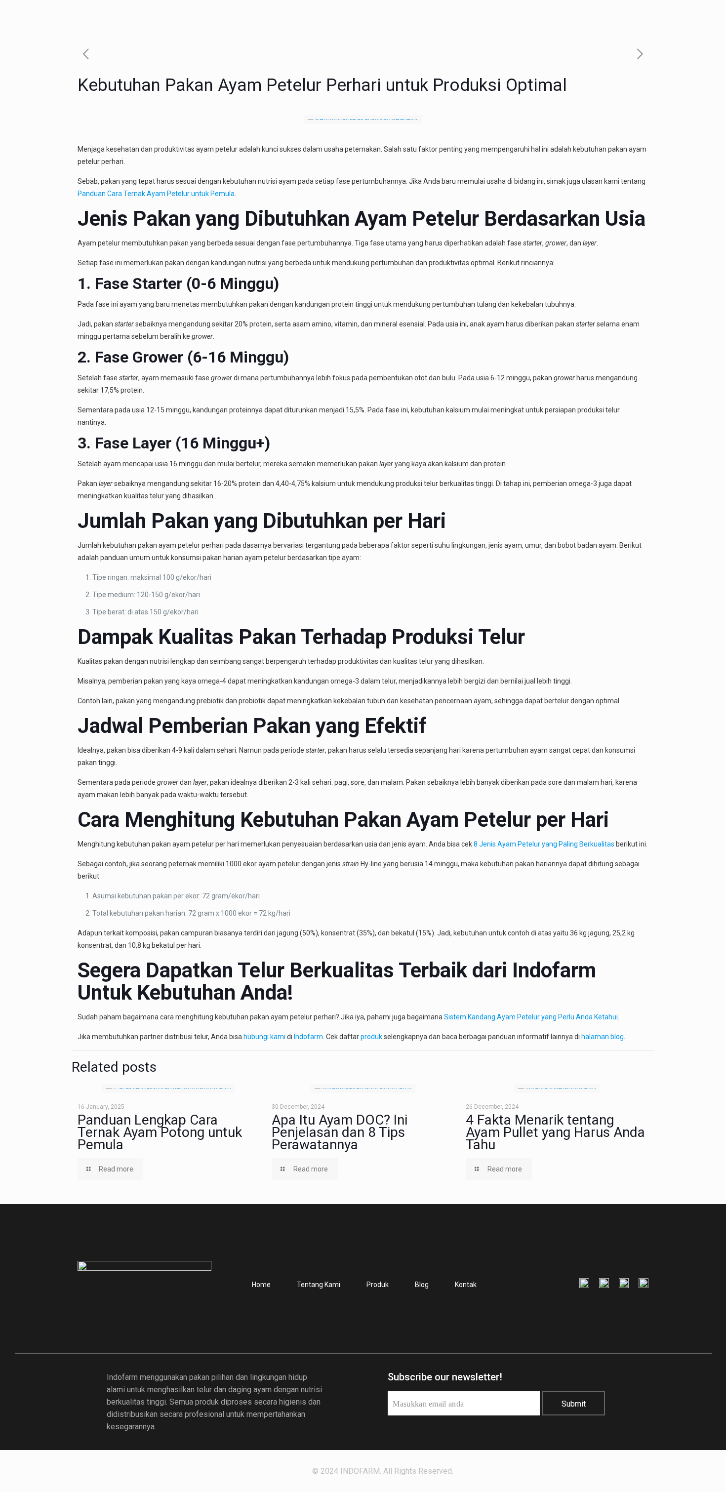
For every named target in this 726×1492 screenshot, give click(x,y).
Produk (377, 1285)
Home (261, 1285)
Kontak (466, 1285)
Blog (422, 1285)
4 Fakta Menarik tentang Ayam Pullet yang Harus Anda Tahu (555, 1132)
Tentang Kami (318, 1285)
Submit (574, 1404)
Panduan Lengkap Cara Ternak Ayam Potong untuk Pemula (160, 1132)
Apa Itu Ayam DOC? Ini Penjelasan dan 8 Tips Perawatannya (339, 1132)
